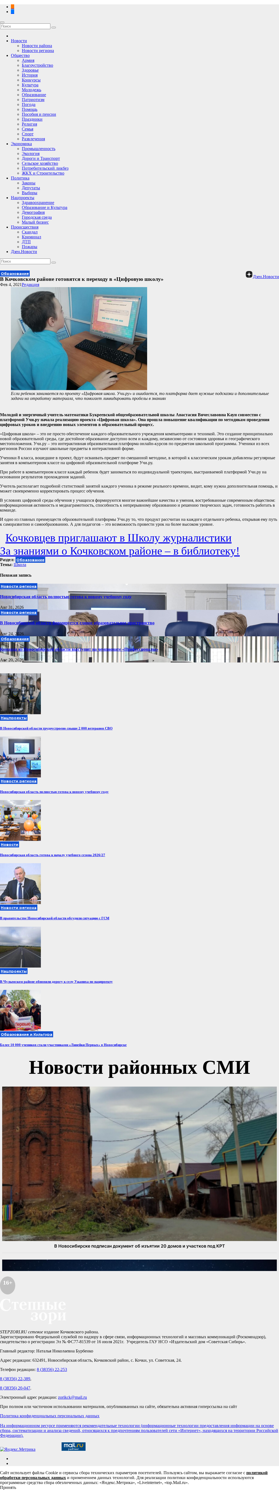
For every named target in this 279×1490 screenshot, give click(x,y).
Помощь (29, 109)
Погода (28, 104)
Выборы (29, 192)
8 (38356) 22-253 (52, 1369)
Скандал (30, 232)
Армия (28, 60)
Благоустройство (37, 65)
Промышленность (38, 148)
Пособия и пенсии (39, 114)
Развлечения (33, 138)
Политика (20, 178)
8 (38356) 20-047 (15, 1388)
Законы (28, 183)
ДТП (26, 241)
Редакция (30, 284)
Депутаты (31, 188)
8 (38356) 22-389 (15, 1378)
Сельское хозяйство (40, 163)
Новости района (37, 45)
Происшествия (24, 227)
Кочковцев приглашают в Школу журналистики (118, 537)
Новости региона (38, 50)
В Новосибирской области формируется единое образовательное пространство (77, 623)
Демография (33, 212)
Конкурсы (31, 80)
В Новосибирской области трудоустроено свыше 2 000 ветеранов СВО (56, 728)
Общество (20, 55)
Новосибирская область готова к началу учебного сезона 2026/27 (52, 855)
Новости (19, 40)
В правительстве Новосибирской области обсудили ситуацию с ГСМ (54, 918)
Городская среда (37, 217)
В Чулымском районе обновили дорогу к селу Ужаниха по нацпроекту (56, 982)
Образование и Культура (44, 207)
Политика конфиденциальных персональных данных (49, 1415)
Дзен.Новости (24, 251)
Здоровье (30, 70)
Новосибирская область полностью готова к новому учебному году (66, 596)
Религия (29, 124)
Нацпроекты (22, 197)
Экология (31, 153)
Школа (20, 564)
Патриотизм (33, 99)
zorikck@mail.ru (72, 1397)
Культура (30, 85)
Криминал (31, 237)
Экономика (21, 143)
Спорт (28, 134)
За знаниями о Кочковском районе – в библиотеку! (120, 551)
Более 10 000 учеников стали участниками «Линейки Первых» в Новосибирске (63, 1045)
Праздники (32, 119)
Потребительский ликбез (45, 168)
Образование (34, 94)
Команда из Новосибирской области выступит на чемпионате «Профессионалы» (79, 649)
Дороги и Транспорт (41, 158)
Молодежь (31, 89)
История (30, 75)
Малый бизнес (35, 222)
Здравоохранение (38, 202)
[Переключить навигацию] (2, 22)
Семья (27, 129)
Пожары (29, 246)
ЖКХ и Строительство (43, 173)
